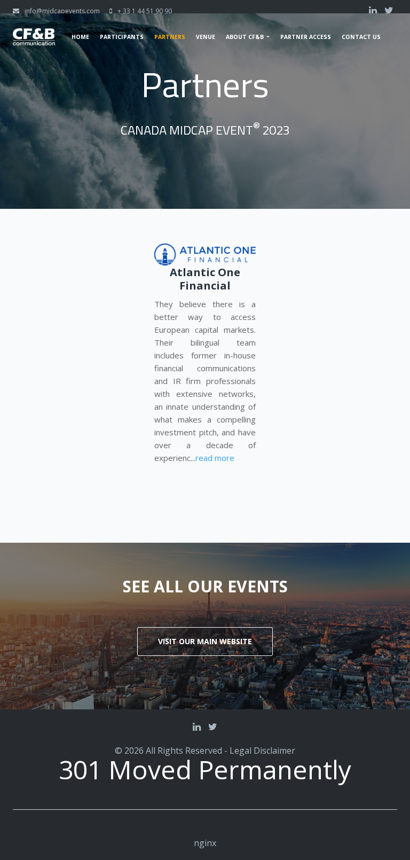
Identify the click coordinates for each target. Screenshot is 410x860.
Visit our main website (205, 641)
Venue (205, 37)
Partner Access (305, 37)
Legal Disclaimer (262, 750)
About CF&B (245, 37)
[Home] (34, 35)
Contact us (361, 37)
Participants (122, 37)
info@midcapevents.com (62, 10)
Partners (169, 37)
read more (214, 457)
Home (80, 37)
